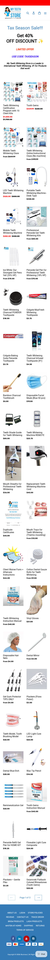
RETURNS (40, 926)
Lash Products (34, 921)
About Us (12, 913)
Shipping (28, 926)
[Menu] (45, 13)
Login (22, 913)
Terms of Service (25, 930)
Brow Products (16, 921)
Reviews (10, 917)
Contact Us (22, 917)
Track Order (37, 917)
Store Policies (35, 913)
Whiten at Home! (13, 926)
